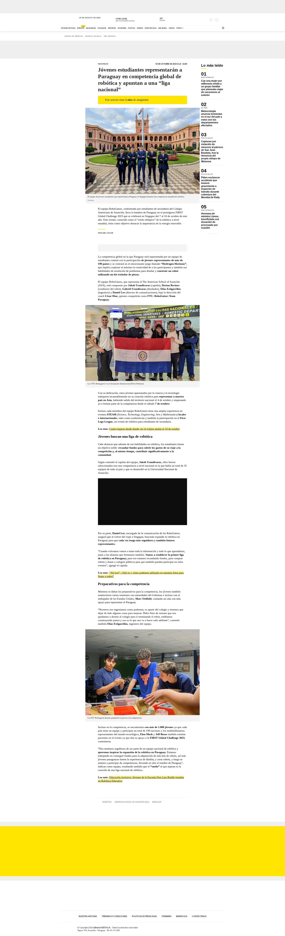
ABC (69, 19)
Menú (222, 19)
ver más (161, 19)
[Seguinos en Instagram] (205, 19)
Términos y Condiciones (114, 916)
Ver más (213, 85)
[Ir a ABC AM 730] (202, 28)
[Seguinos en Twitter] (196, 19)
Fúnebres (166, 916)
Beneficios (181, 916)
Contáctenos (199, 916)
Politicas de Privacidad (144, 916)
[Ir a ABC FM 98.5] (214, 28)
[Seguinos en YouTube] (200, 19)
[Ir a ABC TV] (194, 28)
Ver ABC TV (130, 19)
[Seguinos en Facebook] (191, 19)
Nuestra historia (88, 916)
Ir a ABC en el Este (87, 20)
